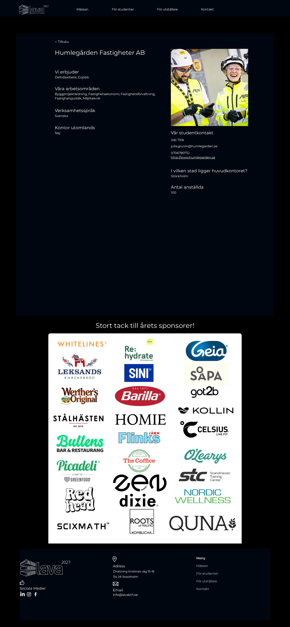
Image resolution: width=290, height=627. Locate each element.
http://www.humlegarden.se (193, 157)
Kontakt (202, 589)
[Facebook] (35, 594)
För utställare (206, 581)
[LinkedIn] (22, 594)
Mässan (202, 566)
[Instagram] (29, 594)
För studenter (207, 573)
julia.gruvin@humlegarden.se (194, 146)
